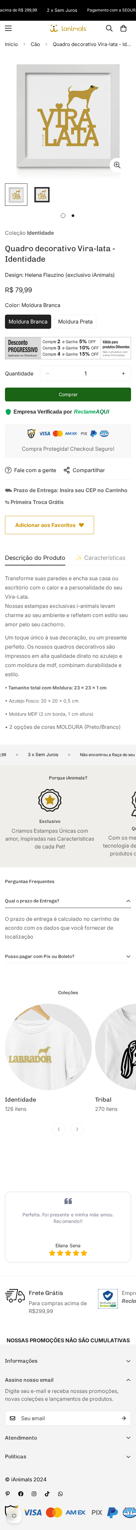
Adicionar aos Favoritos (45, 525)
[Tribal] (48, 1047)
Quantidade (19, 373)
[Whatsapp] (60, 1493)
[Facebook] (20, 1493)
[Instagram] (34, 1493)
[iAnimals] (68, 28)
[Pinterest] (7, 1493)
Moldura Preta (77, 323)
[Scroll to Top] (124, 1495)
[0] (123, 28)
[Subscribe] (124, 1418)
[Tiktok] (47, 1493)
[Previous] (58, 1129)
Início (11, 44)
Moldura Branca (30, 323)
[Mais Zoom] (117, 165)
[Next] (77, 1129)
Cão (35, 44)
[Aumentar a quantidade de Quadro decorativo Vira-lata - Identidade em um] (123, 373)
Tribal (13, 1099)
